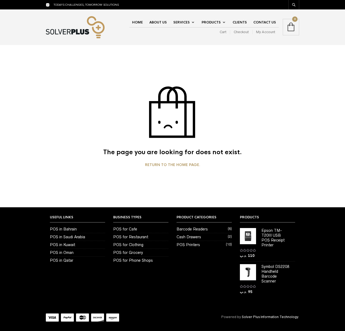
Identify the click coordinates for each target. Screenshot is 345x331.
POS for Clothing (128, 245)
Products (211, 22)
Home (137, 22)
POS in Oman (62, 252)
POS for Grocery (128, 252)
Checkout (241, 32)
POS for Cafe (125, 229)
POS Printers (188, 245)
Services (181, 22)
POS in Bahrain (63, 229)
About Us (158, 22)
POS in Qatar (61, 260)
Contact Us (264, 22)
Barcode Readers (192, 229)
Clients (240, 22)
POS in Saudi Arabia (67, 237)
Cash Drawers (189, 237)
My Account (265, 32)
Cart (223, 32)
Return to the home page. (172, 165)
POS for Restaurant (130, 237)
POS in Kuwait (62, 245)
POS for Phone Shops (133, 260)
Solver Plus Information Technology (270, 317)
